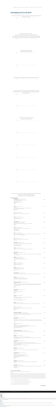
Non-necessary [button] (1, 403)
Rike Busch (15, 277)
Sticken (40, 7)
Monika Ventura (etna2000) (17, 312)
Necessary (2, 401)
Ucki (14, 323)
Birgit (16, 91)
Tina (14, 212)
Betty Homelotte (16, 252)
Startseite (14, 7)
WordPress (21, 391)
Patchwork (27, 7)
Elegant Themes (15, 391)
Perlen (31, 7)
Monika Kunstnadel (16, 352)
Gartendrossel (15, 242)
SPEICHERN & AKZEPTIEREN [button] (3, 406)
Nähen (24, 7)
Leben (20, 7)
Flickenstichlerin (16, 289)
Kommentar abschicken (43, 385)
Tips (14, 238)
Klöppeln (18, 7)
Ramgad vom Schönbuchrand (17, 330)
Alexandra (15, 257)
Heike (14, 227)
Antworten (44, 199)
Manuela (15, 335)
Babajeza (15, 302)
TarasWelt (15, 267)
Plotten (34, 7)
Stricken (36, 7)
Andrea (37, 15)
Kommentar (11, 372)
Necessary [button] (1, 400)
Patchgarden (15, 360)
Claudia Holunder (16, 340)
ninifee (15, 262)
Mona (14, 206)
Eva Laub (15, 295)
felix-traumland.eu (16, 221)
